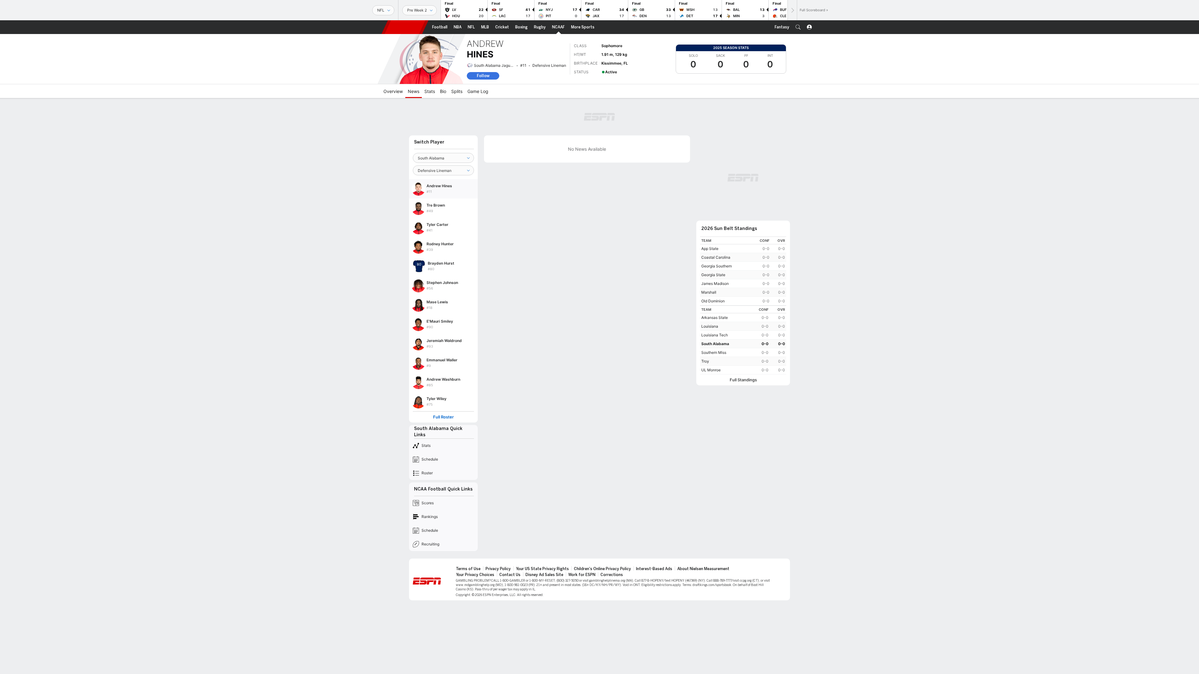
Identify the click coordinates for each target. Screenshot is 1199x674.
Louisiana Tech (714, 335)
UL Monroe (711, 370)
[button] (798, 27)
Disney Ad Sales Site (544, 575)
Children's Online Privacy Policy (602, 569)
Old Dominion (713, 301)
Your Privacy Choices (475, 575)
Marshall (708, 292)
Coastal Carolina (715, 257)
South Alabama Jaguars (495, 65)
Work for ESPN (581, 575)
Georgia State (713, 274)
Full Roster (443, 417)
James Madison (715, 283)
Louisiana (709, 326)
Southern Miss (713, 352)
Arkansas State (714, 317)
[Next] (792, 10)
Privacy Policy (498, 569)
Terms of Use (468, 569)
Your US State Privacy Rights (542, 569)
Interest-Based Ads (654, 569)
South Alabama (715, 343)
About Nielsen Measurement (703, 569)
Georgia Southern (716, 266)
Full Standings (743, 380)
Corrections (611, 575)
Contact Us (510, 575)
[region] (743, 271)
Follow (483, 75)
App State (709, 248)
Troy (705, 361)
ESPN (405, 27)
